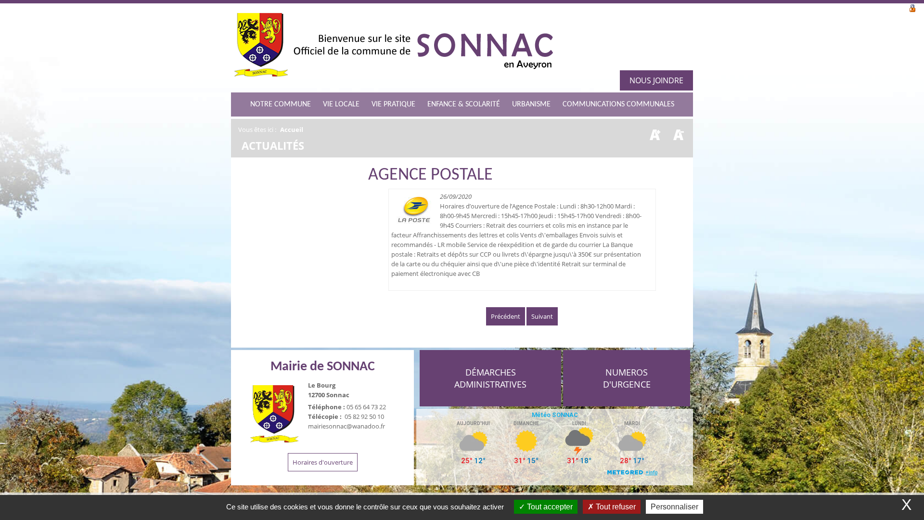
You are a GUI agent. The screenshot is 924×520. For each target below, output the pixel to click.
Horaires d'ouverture (323, 462)
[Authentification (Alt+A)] (912, 7)
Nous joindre (656, 80)
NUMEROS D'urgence (627, 378)
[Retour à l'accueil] (393, 48)
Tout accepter (549, 507)
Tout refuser (615, 507)
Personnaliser (674, 507)
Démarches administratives (490, 378)
